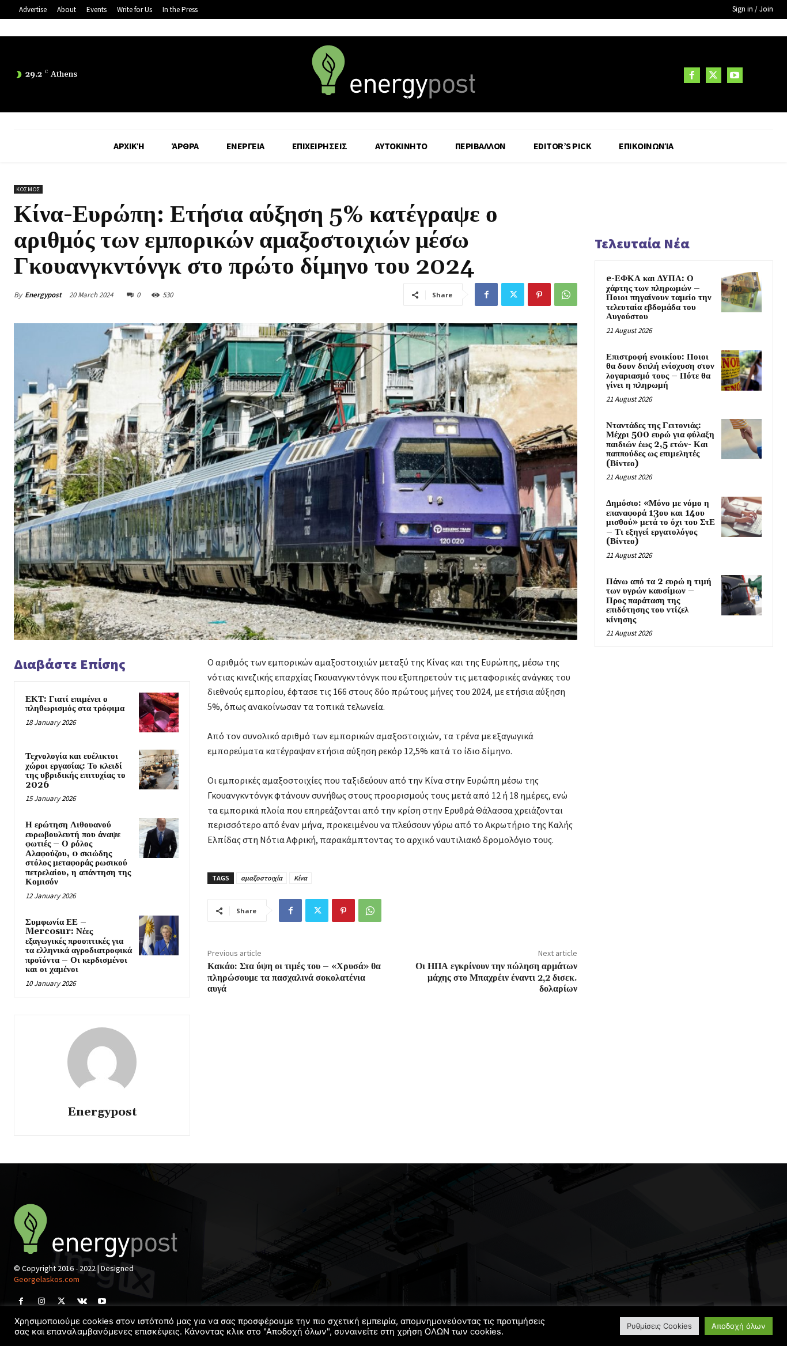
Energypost (43, 295)
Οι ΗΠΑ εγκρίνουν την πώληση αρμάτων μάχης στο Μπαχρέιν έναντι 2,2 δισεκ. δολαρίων (496, 977)
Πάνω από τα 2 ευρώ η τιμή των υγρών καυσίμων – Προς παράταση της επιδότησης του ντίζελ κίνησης (659, 600)
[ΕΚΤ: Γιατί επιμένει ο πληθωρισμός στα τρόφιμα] (159, 712)
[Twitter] (713, 75)
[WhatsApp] (565, 294)
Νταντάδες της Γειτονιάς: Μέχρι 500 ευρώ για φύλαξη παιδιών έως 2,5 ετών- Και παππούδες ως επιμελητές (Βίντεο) (660, 444)
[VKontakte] (82, 1301)
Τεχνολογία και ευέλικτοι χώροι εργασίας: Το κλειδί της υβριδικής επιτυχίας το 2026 (75, 771)
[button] (759, 75)
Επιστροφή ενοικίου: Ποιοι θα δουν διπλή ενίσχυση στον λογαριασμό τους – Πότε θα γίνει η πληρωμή (660, 371)
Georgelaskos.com (47, 1279)
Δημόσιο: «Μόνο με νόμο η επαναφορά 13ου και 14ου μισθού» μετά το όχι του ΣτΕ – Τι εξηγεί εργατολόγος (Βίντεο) (660, 522)
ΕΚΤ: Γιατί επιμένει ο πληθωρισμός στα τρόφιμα (74, 704)
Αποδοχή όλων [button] (739, 1325)
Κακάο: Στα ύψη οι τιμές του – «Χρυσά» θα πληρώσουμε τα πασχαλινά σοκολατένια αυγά (294, 977)
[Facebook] (691, 75)
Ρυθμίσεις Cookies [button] (659, 1325)
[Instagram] (41, 1301)
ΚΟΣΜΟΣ (28, 189)
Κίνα (300, 878)
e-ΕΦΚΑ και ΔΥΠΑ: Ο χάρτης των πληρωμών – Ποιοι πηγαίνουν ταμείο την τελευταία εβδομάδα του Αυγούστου (659, 297)
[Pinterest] (539, 294)
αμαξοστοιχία (261, 878)
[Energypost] (102, 1062)
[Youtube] (735, 75)
